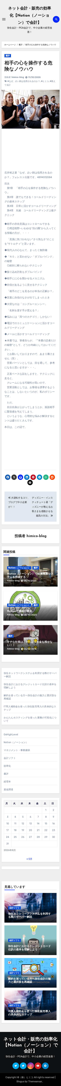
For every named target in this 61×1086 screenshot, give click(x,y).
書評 (8, 55)
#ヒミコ (45, 81)
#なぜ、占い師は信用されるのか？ (23, 81)
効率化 (7, 765)
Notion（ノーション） (19, 568)
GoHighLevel (11, 734)
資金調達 (8, 789)
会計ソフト (10, 758)
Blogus (20, 1081)
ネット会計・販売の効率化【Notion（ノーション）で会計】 (29, 16)
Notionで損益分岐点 (19, 611)
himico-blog (18, 77)
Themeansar (35, 1081)
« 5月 (29, 859)
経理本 (7, 781)
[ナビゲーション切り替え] (3, 19)
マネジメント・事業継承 (17, 750)
